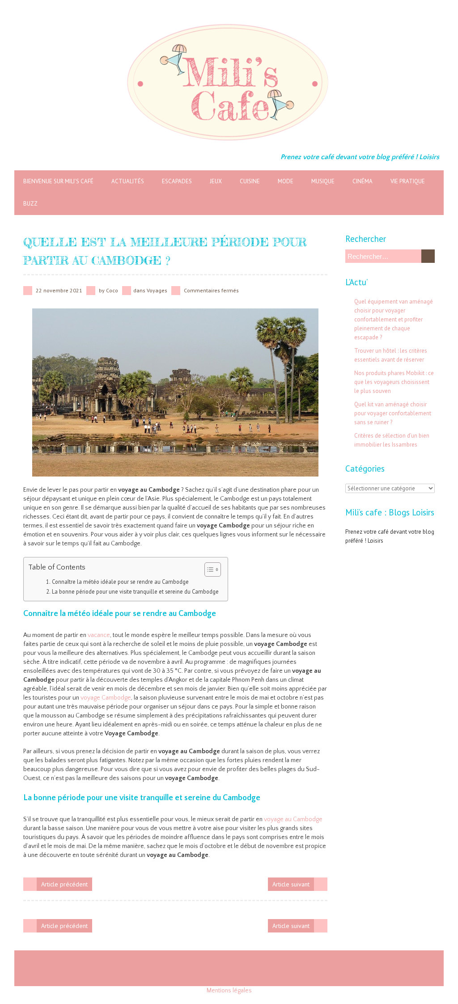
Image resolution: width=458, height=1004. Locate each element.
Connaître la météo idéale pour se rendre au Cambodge (120, 581)
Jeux (216, 181)
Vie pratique (407, 181)
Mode (285, 181)
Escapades (177, 181)
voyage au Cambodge (293, 819)
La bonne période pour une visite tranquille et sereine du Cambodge (135, 591)
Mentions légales (229, 990)
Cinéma (362, 181)
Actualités (127, 181)
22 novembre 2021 (59, 290)
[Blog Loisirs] (229, 22)
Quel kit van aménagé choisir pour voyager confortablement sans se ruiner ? (392, 413)
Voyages (157, 290)
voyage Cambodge (106, 697)
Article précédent (64, 884)
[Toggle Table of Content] (208, 569)
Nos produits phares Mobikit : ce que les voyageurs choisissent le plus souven (394, 382)
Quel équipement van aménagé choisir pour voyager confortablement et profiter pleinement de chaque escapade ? (393, 319)
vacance (99, 635)
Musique (323, 181)
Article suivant (291, 884)
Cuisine (250, 181)
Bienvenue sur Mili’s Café (58, 181)
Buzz (30, 203)
